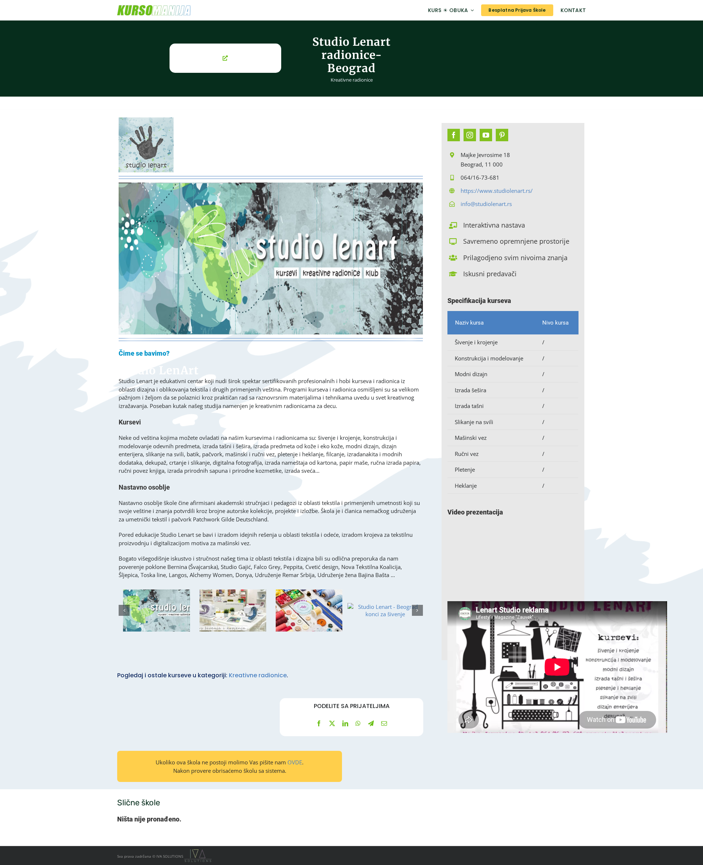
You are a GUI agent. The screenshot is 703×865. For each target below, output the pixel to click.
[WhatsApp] (358, 723)
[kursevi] (232, 610)
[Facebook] (319, 723)
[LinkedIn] (345, 723)
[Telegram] (370, 723)
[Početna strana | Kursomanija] (189, 10)
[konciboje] (385, 610)
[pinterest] (502, 135)
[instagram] (470, 135)
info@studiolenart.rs (486, 203)
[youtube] (486, 135)
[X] (332, 723)
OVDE (294, 762)
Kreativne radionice (352, 79)
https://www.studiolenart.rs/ (497, 190)
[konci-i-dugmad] (309, 610)
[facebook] (453, 135)
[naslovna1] (156, 610)
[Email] (384, 723)
